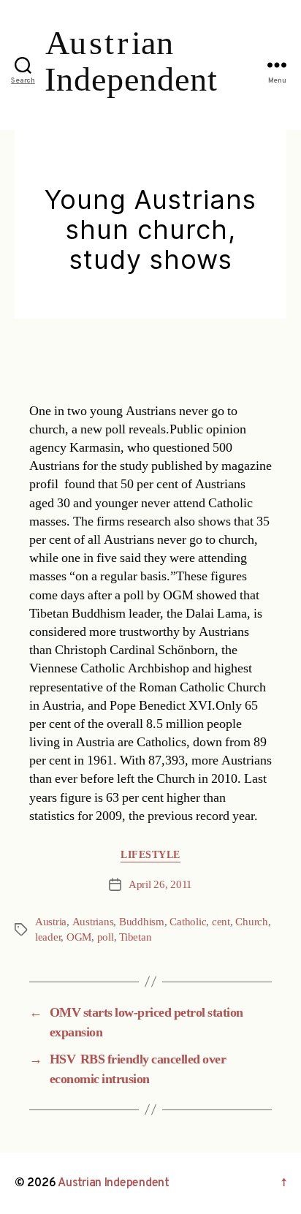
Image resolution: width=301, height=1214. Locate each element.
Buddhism (141, 922)
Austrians (93, 922)
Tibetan (135, 937)
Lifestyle (150, 855)
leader (48, 937)
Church (251, 922)
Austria (50, 922)
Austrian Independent (113, 1183)
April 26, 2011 (160, 885)
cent (221, 922)
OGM (78, 937)
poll (105, 937)
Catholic (187, 922)
